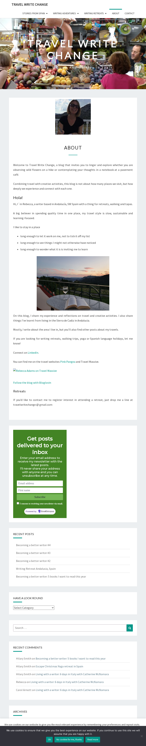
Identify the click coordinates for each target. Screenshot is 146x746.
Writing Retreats (94, 13)
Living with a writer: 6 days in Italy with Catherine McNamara (72, 674)
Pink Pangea (67, 361)
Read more (92, 739)
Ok (49, 739)
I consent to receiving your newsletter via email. (41, 503)
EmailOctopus (47, 511)
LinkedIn (33, 352)
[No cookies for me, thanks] (141, 736)
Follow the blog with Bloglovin (32, 382)
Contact (129, 13)
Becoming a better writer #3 (33, 553)
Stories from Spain (33, 13)
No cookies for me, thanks (69, 739)
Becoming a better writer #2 (33, 561)
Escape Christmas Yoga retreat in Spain (59, 666)
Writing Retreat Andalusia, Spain (36, 568)
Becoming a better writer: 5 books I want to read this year (51, 576)
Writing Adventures (64, 13)
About (115, 13)
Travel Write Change (30, 4)
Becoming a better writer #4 (33, 545)
